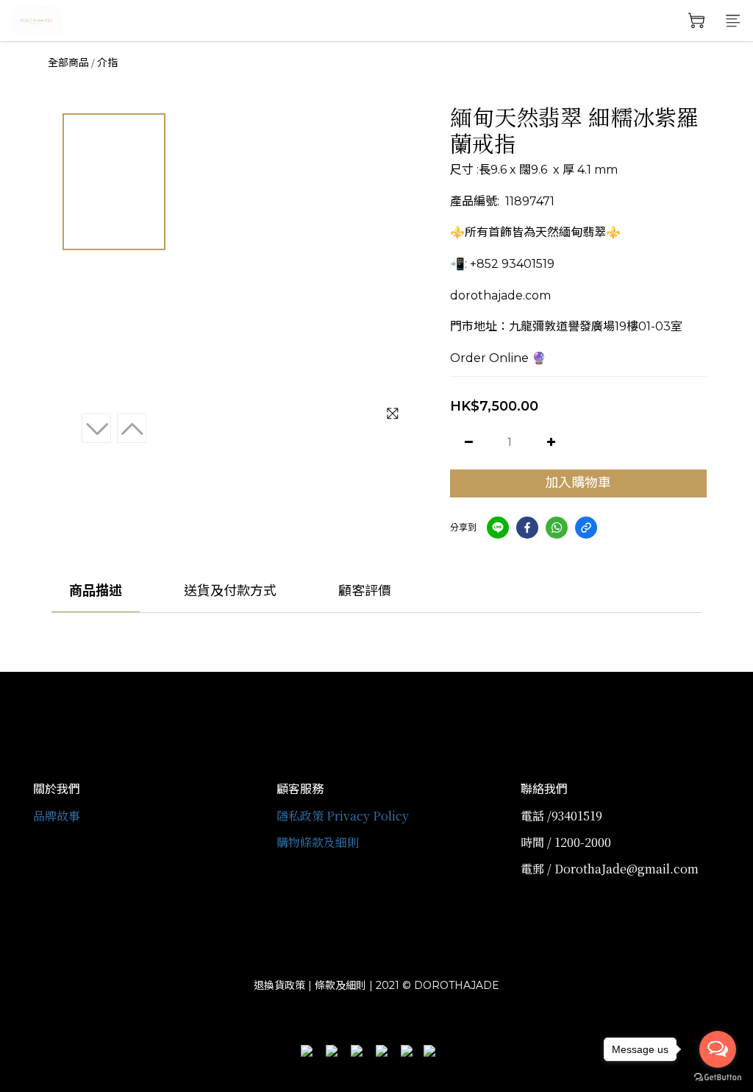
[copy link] (586, 528)
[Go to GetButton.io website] (717, 1077)
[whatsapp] (557, 528)
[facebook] (527, 528)
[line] (498, 528)
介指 (107, 62)
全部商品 (68, 62)
